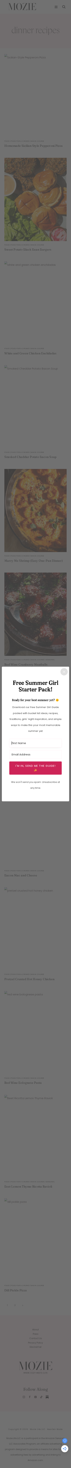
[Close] (64, 671)
